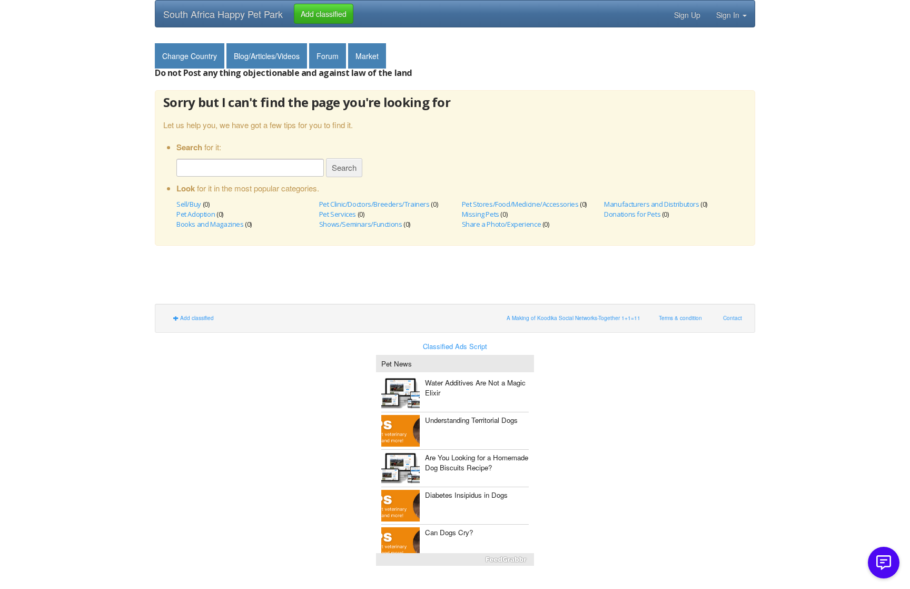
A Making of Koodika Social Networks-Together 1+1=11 (573, 318)
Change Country (189, 56)
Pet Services (337, 214)
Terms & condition (680, 318)
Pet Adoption (195, 214)
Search (344, 167)
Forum (327, 56)
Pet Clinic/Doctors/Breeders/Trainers (374, 204)
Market (367, 56)
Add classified (196, 318)
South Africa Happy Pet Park (223, 14)
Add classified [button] (324, 13)
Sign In (728, 14)
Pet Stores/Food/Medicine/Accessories (520, 204)
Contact (732, 318)
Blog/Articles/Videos (267, 56)
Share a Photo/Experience (501, 224)
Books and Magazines (210, 224)
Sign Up (687, 14)
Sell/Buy (188, 204)
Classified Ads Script (455, 346)
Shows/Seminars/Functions (360, 224)
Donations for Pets (632, 214)
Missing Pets (480, 214)
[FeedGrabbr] (455, 559)
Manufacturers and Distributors (651, 204)
